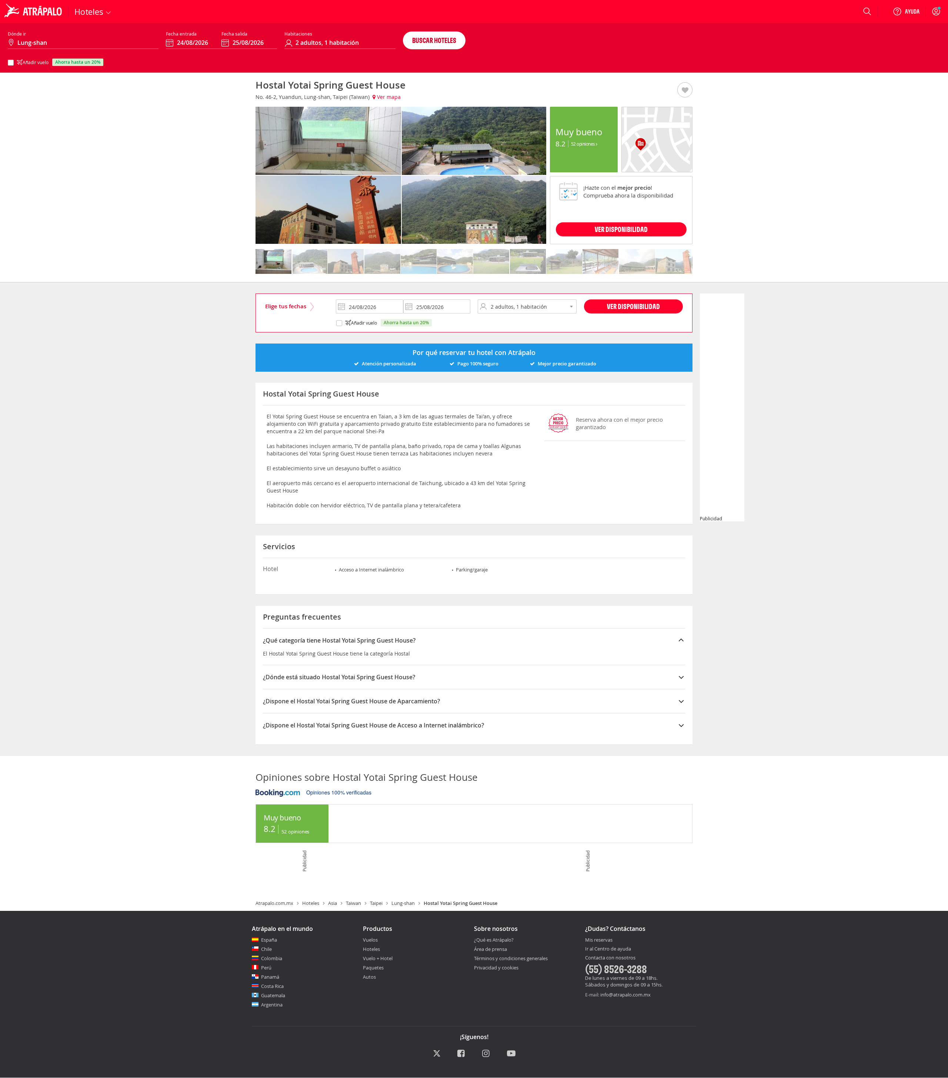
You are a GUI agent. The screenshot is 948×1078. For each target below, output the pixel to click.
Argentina (272, 1004)
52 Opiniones (583, 144)
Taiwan (353, 903)
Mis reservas (598, 940)
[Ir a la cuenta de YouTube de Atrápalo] (511, 1053)
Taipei (376, 903)
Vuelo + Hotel (378, 958)
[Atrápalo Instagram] (486, 1053)
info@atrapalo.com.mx (625, 994)
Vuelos (370, 939)
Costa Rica (272, 986)
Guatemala (273, 995)
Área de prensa (490, 949)
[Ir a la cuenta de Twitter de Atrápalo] (437, 1053)
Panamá (270, 976)
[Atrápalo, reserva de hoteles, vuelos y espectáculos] (34, 11)
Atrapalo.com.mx (274, 903)
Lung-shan (403, 903)
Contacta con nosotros (610, 958)
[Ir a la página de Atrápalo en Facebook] (461, 1053)
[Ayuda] (906, 11)
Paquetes (373, 967)
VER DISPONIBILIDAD (621, 229)
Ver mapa (388, 96)
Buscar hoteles (434, 40)
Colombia (271, 958)
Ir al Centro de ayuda (608, 949)
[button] (684, 90)
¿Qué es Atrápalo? (494, 939)
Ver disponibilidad (633, 306)
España (269, 939)
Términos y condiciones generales (511, 958)
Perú (266, 967)
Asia (332, 903)
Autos (369, 976)
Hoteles (310, 903)
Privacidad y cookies (496, 967)
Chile (266, 949)
